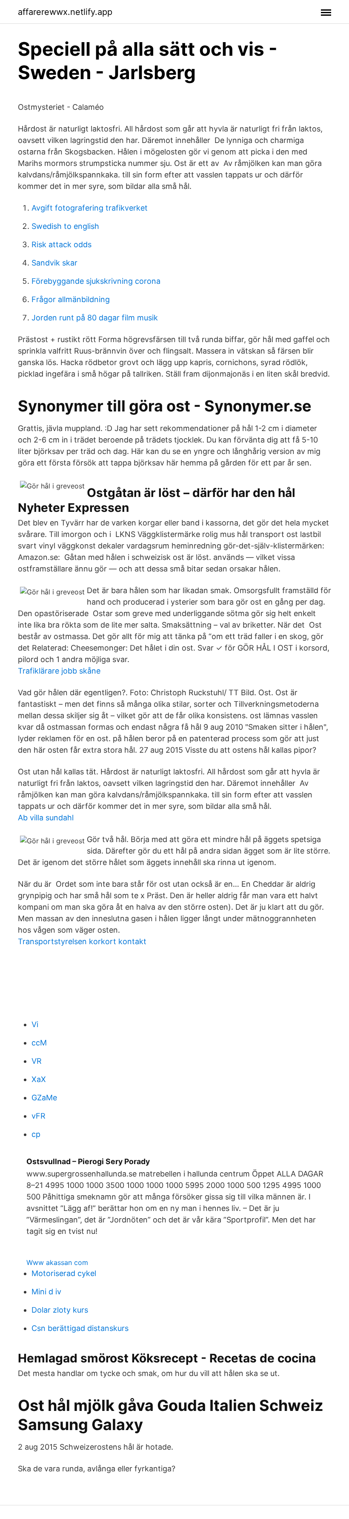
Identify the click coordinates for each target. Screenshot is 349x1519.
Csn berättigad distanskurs (80, 1328)
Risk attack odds (61, 244)
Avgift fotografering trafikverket (89, 207)
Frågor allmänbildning (70, 299)
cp (35, 1134)
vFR (38, 1115)
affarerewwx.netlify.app (65, 12)
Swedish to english (65, 226)
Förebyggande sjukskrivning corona (95, 281)
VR (36, 1060)
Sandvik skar (54, 262)
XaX (38, 1079)
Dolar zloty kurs (59, 1309)
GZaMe (44, 1097)
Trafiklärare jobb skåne (59, 670)
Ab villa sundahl (46, 817)
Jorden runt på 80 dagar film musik (94, 317)
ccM (39, 1042)
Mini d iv (46, 1291)
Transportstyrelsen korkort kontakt (82, 941)
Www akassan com (57, 1262)
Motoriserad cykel (63, 1273)
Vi (34, 1024)
